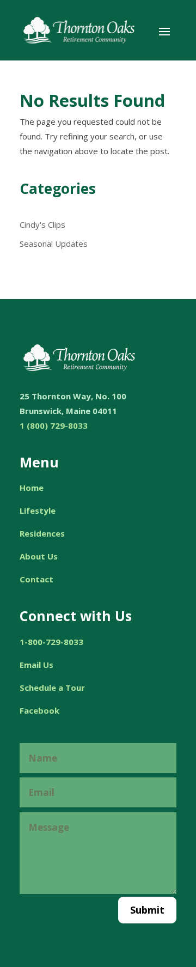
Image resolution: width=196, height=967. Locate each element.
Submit (147, 909)
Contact (36, 579)
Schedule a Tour (52, 687)
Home (32, 487)
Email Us (36, 664)
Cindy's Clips (42, 224)
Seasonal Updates (54, 243)
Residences (42, 533)
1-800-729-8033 (51, 641)
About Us (39, 556)
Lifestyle (38, 510)
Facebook (39, 710)
